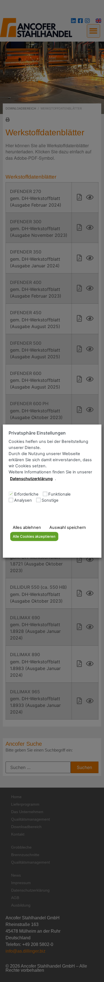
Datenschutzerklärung (31, 478)
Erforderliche (26, 494)
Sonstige (50, 500)
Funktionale (59, 494)
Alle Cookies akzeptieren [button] (34, 536)
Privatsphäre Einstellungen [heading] (37, 432)
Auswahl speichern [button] (67, 527)
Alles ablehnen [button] (27, 527)
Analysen (23, 500)
